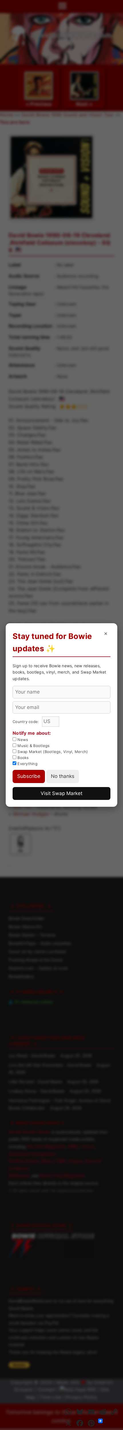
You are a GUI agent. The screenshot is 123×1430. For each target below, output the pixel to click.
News (22, 739)
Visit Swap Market (61, 793)
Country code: (26, 721)
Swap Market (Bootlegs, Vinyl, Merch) (52, 751)
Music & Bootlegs (32, 745)
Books (22, 757)
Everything (26, 763)
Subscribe (28, 776)
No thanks (62, 776)
